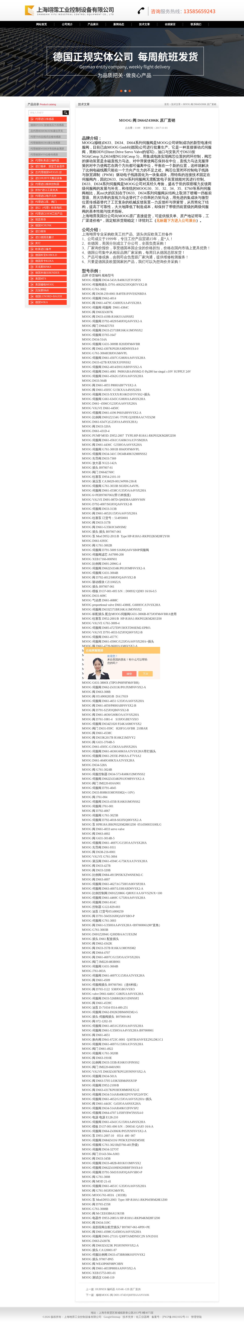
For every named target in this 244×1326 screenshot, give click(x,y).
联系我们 (196, 24)
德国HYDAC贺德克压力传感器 (47, 125)
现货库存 (40, 219)
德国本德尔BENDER (47, 272)
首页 (166, 104)
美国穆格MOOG (44, 284)
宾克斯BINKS (43, 266)
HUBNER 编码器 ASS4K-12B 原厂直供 (118, 1289)
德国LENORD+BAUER (48, 296)
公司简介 (67, 24)
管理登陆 (196, 1317)
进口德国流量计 (44, 237)
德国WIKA (41, 302)
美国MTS (40, 278)
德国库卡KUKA (44, 260)
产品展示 (93, 24)
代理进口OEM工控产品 (49, 213)
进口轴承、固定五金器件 (50, 166)
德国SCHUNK (43, 225)
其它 (38, 243)
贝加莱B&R (42, 290)
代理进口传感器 (44, 119)
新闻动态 (118, 24)
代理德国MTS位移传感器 (44, 154)
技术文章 (144, 24)
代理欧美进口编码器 (47, 160)
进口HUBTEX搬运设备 (48, 178)
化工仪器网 (142, 1317)
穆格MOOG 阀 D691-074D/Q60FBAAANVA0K (122, 1295)
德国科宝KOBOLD (46, 255)
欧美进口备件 (43, 249)
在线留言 (170, 24)
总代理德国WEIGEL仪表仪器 (51, 172)
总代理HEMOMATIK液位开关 (46, 130)
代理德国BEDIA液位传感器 (45, 142)
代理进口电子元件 (46, 195)
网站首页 (41, 24)
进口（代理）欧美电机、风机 (51, 207)
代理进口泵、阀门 (46, 201)
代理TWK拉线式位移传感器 (45, 136)
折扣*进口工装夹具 (46, 190)
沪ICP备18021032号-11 (175, 1317)
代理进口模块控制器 (47, 184)
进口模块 (40, 231)
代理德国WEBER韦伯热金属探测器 (49, 148)
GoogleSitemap (112, 1317)
